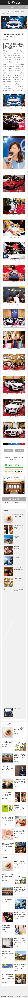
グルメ (5, 7)
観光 (12, 7)
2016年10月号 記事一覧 (10, 499)
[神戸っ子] (14, 2)
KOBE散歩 (18, 7)
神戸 (5, 39)
